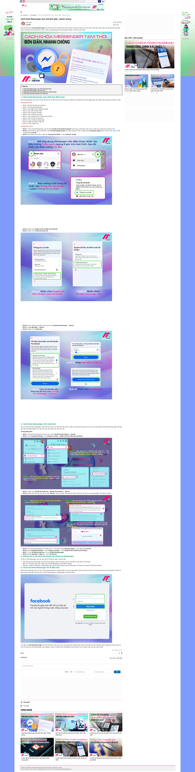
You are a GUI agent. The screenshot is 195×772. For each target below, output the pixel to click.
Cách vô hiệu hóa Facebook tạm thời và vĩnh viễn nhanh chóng (136, 90)
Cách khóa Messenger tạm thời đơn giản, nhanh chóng (36, 734)
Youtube (60, 767)
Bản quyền (39, 767)
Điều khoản (28, 767)
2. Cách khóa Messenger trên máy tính (33, 90)
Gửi (117, 672)
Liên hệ (49, 767)
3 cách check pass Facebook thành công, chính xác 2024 (71, 759)
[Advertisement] (71, 217)
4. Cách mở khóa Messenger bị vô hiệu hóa (35, 93)
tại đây (112, 129)
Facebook (55, 767)
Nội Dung (45, 767)
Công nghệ (33, 15)
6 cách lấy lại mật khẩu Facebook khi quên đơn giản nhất (162, 90)
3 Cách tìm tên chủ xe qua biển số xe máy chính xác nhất (105, 734)
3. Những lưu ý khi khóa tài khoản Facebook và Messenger (39, 92)
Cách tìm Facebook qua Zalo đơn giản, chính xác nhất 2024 (70, 734)
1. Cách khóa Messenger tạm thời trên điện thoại (36, 89)
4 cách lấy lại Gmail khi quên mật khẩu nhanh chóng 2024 (35, 759)
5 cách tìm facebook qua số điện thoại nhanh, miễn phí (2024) (105, 759)
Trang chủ (25, 15)
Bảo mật (34, 767)
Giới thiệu (23, 767)
